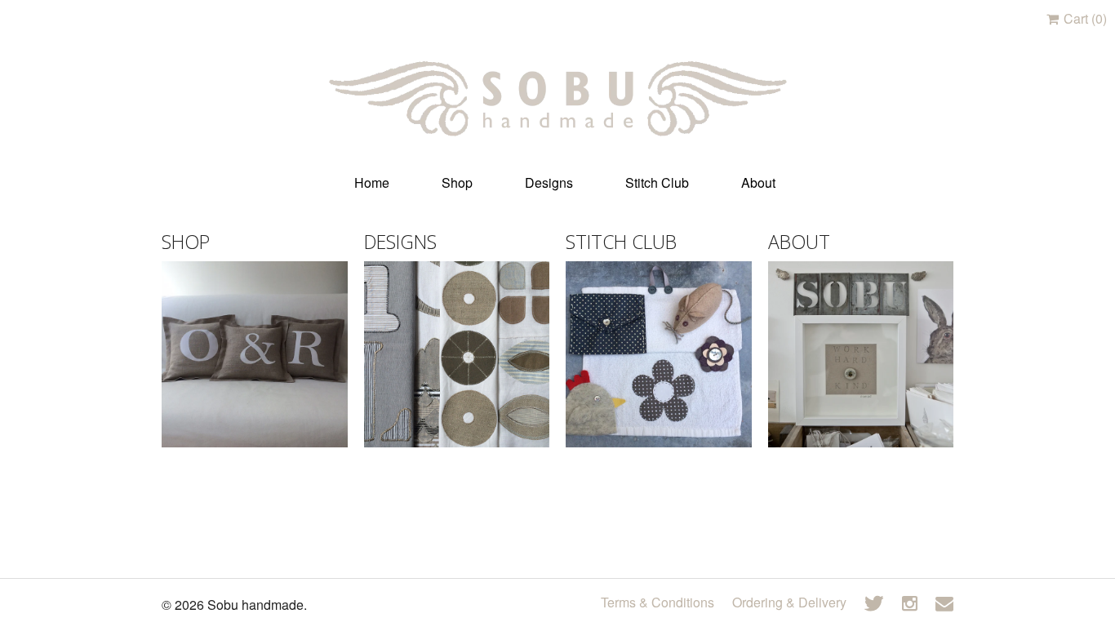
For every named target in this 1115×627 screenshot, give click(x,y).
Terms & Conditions (657, 602)
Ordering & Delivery (789, 602)
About (758, 182)
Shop (457, 182)
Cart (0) (1083, 18)
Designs (549, 182)
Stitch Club (657, 182)
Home (371, 182)
